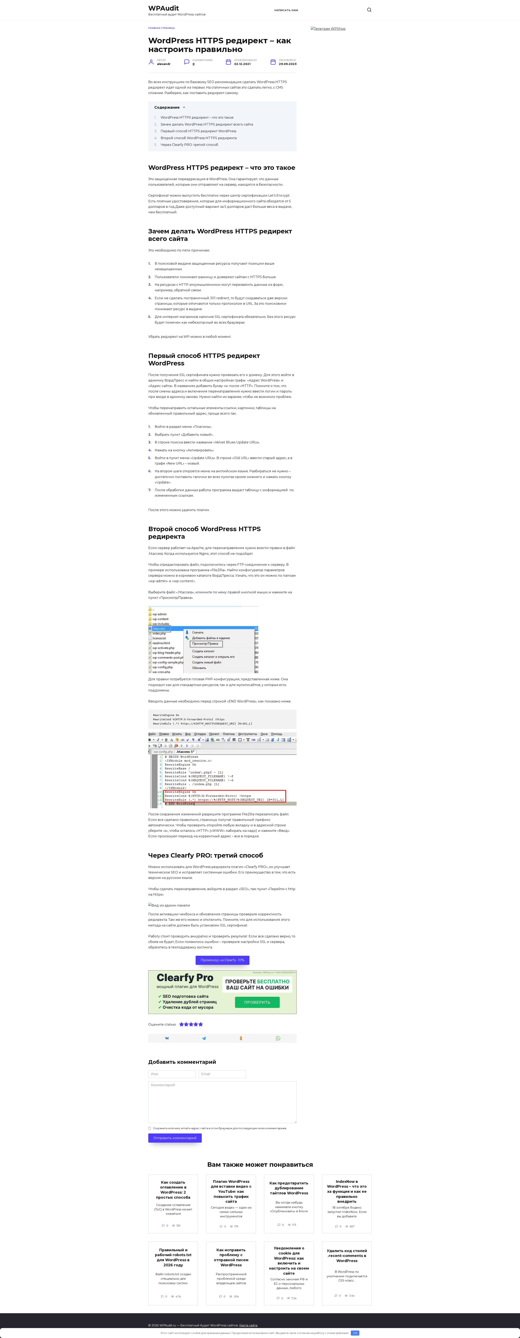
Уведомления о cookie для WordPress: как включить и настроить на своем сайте (289, 1260)
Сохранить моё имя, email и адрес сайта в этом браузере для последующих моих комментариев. (220, 1128)
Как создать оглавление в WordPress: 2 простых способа (173, 1189)
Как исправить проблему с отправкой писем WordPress (231, 1257)
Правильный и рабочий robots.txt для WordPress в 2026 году (173, 1257)
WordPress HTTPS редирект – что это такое (197, 117)
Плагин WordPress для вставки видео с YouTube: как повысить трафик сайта (231, 1191)
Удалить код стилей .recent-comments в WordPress (347, 1256)
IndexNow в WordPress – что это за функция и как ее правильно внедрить (347, 1191)
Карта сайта (248, 1325)
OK (355, 1333)
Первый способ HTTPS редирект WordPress (199, 131)
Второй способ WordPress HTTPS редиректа (199, 138)
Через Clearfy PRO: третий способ (189, 145)
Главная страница (161, 28)
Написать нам (286, 10)
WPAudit (163, 8)
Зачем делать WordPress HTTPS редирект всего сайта (207, 124)
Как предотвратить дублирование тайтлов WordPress (289, 1188)
